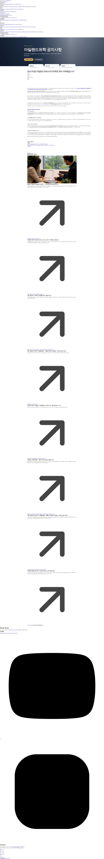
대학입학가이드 (2, 12)
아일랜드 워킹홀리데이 (18, 629)
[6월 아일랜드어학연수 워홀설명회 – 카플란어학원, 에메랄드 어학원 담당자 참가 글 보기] (40, 349)
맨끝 (41, 625)
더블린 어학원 (13, 6)
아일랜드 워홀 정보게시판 (11, 9)
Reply (29, 146)
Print (28, 142)
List (27, 146)
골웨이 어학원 (22, 6)
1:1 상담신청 (2, 17)
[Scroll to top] (0, 626)
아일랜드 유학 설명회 (28, 59)
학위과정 (1, 10)
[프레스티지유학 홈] (3, 1)
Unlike (32, 141)
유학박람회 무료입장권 (23, 20)
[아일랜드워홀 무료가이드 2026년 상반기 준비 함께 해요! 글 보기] (36, 569)
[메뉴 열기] (0, 22)
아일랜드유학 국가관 (8, 20)
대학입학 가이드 (24, 629)
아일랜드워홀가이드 (3, 9)
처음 (28, 625)
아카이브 (15, 633)
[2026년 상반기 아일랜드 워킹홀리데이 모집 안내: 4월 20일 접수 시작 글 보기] (32, 404)
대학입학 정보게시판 (3, 15)
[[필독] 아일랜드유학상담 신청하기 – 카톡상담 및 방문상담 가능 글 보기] (52, 183)
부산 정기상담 (11, 17)
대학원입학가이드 (13, 11)
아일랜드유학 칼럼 (6, 4)
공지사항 (1, 4)
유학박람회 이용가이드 (15, 20)
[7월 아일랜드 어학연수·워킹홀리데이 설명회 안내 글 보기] (35, 294)
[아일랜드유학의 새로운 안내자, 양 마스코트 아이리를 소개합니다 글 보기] (33, 238)
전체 (28, 152)
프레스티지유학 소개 (18, 4)
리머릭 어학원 (26, 6)
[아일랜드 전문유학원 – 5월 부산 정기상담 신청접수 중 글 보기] (36, 458)
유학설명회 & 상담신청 (4, 16)
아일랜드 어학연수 (11, 629)
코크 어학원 (18, 6)
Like (29, 141)
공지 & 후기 (2, 23)
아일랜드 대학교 (7, 633)
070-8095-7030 (22, 846)
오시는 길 (15, 17)
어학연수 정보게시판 (32, 6)
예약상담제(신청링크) (16, 846)
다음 (39, 625)
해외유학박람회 (2, 20)
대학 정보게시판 (9, 15)
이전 (30, 625)
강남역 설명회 (6, 17)
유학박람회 (2, 18)
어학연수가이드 (2, 6)
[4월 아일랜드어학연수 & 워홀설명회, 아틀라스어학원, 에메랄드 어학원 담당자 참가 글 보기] (40, 514)
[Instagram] (52, 843)
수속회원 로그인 (8, 0)
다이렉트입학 (2, 13)
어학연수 (1, 5)
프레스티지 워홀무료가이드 (19, 9)
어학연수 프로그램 (8, 6)
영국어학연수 (12, 633)
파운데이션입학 (6, 13)
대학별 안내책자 (8, 11)
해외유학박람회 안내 (38, 59)
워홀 (1, 7)
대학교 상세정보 (2, 11)
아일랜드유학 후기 (12, 4)
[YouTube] (52, 737)
